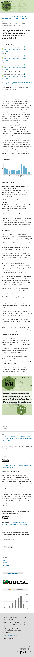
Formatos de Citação (8, 539)
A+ (6, 547)
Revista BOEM (8, 2)
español (5, 563)
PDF (5, 420)
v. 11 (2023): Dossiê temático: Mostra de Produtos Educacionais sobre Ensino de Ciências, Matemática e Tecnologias (15, 18)
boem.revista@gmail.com (10, 635)
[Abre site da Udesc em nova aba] (15, 584)
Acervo (8, 15)
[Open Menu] (1, 1)
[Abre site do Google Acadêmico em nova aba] (15, 609)
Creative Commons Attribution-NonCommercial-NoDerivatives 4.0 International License (16, 465)
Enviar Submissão (13, 573)
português (6, 565)
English (5, 560)
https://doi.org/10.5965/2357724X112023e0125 (18, 83)
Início (3, 15)
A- (11, 547)
